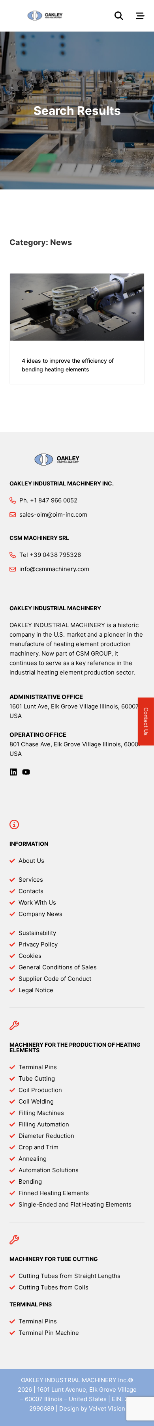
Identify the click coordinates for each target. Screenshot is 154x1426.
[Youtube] (26, 772)
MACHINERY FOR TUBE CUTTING (53, 1258)
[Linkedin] (13, 772)
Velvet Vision (107, 1408)
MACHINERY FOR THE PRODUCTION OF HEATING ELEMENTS (75, 1047)
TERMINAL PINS (30, 1304)
